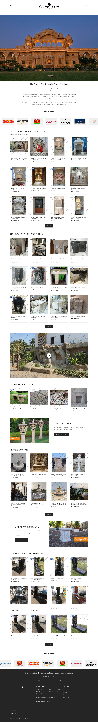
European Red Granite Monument (78, 606)
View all (49, 225)
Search (64, 689)
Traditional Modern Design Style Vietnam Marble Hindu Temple (58, 218)
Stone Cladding (34, 409)
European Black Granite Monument (58, 606)
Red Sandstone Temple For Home (58, 188)
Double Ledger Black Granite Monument (17, 607)
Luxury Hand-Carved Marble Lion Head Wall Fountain (38, 475)
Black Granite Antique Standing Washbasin (18, 317)
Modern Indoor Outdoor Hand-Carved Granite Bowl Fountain (17, 475)
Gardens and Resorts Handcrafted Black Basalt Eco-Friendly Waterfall (79, 504)
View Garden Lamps (61, 434)
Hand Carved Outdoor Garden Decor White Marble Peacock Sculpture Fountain (18, 504)
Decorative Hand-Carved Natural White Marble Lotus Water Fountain (79, 475)
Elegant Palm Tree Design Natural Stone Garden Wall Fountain (58, 475)
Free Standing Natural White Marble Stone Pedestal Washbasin (59, 288)
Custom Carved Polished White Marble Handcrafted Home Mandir (58, 159)
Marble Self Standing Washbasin (78, 316)
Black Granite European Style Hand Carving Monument (38, 636)
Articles (65, 692)
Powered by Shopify (24, 718)
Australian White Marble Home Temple (17, 189)
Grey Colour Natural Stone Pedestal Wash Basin (18, 259)
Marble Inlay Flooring (56, 409)
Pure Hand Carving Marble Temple (38, 188)
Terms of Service (67, 699)
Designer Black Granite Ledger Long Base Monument (37, 579)
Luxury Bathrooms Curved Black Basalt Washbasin (78, 259)
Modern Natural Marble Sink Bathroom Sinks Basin (37, 259)
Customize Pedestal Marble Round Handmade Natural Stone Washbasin (59, 259)
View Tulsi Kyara (21, 540)
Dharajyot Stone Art (16, 718)
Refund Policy (66, 697)
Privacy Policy (66, 694)
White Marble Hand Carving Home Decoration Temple (78, 218)
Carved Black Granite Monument (58, 578)
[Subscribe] (60, 680)
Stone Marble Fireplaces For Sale (78, 409)
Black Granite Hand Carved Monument (77, 579)
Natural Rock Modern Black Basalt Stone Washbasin (18, 288)
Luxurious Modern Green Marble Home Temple (38, 218)
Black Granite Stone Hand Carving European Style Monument (78, 636)
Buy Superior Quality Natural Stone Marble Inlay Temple (38, 159)
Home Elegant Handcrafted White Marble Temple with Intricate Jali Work (78, 159)
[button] (11, 5)
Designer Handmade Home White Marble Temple (78, 189)
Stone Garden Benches (16, 409)
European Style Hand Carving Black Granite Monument (19, 579)
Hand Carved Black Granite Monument (37, 607)
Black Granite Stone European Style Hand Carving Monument (59, 636)
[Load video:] (49, 355)
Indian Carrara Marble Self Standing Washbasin (39, 317)
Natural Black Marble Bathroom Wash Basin (78, 288)
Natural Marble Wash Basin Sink (38, 287)
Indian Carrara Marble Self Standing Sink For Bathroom (59, 317)
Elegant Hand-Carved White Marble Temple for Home (18, 218)
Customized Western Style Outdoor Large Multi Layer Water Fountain (58, 504)
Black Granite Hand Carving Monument (17, 636)
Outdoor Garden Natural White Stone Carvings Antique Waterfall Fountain (38, 504)
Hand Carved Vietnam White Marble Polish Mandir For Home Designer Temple (19, 159)
